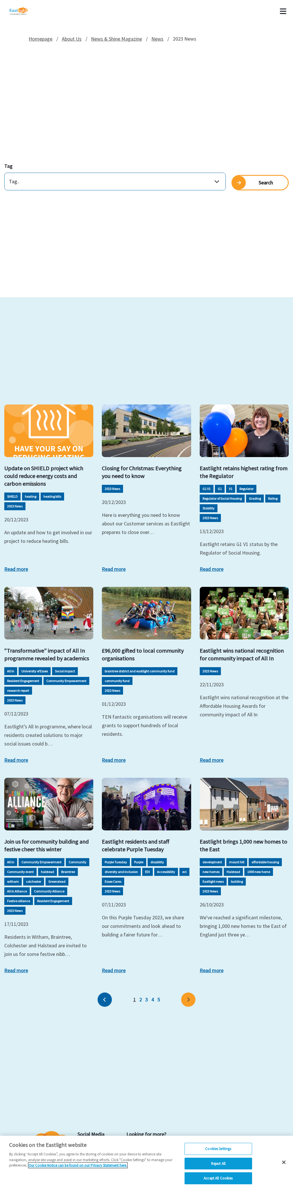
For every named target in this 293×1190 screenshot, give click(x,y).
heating (30, 496)
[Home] (26, 11)
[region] (146, 1163)
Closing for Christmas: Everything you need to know (142, 472)
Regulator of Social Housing (222, 498)
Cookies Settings (218, 1148)
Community (77, 862)
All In (10, 671)
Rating (273, 498)
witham (13, 881)
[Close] (284, 1162)
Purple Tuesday (116, 862)
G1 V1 (207, 489)
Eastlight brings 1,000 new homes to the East (243, 845)
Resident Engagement (23, 681)
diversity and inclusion (121, 872)
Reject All (218, 1163)
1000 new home (258, 872)
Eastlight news (213, 881)
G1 (220, 489)
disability (157, 862)
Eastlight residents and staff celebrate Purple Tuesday (135, 845)
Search (266, 182)
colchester (33, 881)
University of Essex (34, 671)
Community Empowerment (66, 681)
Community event (20, 872)
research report (18, 690)
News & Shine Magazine (116, 38)
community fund (117, 681)
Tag (8, 166)
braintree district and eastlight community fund (140, 671)
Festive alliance (18, 901)
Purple (138, 862)
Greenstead (57, 881)
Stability (209, 508)
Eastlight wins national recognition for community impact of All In (242, 654)
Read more (16, 569)
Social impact (65, 671)
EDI (147, 872)
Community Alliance (49, 891)
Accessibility (166, 872)
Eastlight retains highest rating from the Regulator (244, 472)
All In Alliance (17, 891)
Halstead (233, 872)
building (237, 881)
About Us (72, 38)
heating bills (52, 496)
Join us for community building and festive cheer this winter (46, 845)
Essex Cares (113, 881)
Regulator (246, 489)
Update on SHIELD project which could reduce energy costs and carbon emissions (43, 476)
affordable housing (265, 862)
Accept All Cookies (218, 1178)
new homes (211, 872)
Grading (255, 498)
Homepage (40, 38)
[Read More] (48, 430)
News (157, 38)
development (212, 862)
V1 (230, 489)
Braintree (68, 872)
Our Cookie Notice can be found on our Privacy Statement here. (78, 1165)
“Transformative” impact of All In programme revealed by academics (46, 654)
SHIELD (12, 496)
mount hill (236, 862)
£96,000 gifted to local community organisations (143, 654)
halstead (47, 872)
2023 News (15, 506)
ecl (184, 872)
